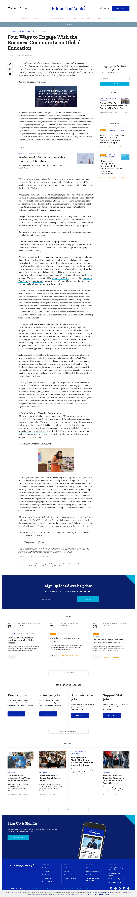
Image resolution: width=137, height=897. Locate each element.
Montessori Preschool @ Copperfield (50, 532)
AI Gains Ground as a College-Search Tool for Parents (50, 778)
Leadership (24, 18)
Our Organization (47, 868)
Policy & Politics (40, 18)
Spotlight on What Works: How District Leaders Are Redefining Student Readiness (82, 761)
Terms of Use (68, 888)
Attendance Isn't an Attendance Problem (65, 639)
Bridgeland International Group (32, 431)
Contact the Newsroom (71, 878)
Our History (46, 871)
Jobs (99, 18)
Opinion (90, 18)
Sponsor (103, 158)
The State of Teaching (43, 154)
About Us (45, 864)
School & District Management (111, 634)
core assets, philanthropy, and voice (56, 194)
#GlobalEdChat (81, 69)
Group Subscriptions (92, 875)
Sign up (88, 599)
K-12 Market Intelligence (115, 879)
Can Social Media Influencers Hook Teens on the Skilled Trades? (19, 778)
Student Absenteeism (65, 634)
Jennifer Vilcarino (108, 795)
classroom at (37, 548)
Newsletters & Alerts (92, 871)
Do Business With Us (115, 864)
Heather (69, 532)
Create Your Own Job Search (68, 731)
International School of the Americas (57, 296)
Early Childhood (14, 633)
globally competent (63, 130)
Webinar (77, 634)
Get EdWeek (90, 864)
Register (11, 656)
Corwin (76, 655)
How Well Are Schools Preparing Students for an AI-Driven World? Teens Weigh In (113, 779)
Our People (46, 875)
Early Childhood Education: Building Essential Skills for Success (21, 640)
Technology (78, 18)
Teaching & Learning (60, 18)
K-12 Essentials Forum (29, 633)
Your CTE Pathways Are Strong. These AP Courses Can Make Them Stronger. (113, 139)
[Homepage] (68, 8)
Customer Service (69, 875)
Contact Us (68, 864)
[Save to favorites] (10, 69)
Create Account (18, 837)
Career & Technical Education (40, 557)
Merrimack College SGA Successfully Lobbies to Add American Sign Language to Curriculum (113, 167)
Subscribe (121, 8)
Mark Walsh (103, 112)
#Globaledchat (28, 75)
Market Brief (110, 18)
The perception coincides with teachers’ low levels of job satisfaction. (40, 166)
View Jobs (15, 714)
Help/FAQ (67, 871)
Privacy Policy (82, 888)
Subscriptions (90, 868)
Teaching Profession (26, 154)
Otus (117, 657)
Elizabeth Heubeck (14, 794)
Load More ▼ (68, 810)
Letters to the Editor (70, 868)
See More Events (68, 673)
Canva (42, 542)
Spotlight (75, 754)
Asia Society (37, 281)
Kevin (32, 532)
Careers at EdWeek (48, 882)
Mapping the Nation (60, 278)
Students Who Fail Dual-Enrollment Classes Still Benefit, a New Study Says (113, 105)
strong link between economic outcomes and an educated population (61, 257)
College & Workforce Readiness (23, 32)
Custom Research (114, 882)
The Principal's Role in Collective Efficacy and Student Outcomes (107, 641)
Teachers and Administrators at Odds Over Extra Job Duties (41, 159)
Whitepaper (113, 132)
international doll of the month (67, 492)
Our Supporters (47, 878)
